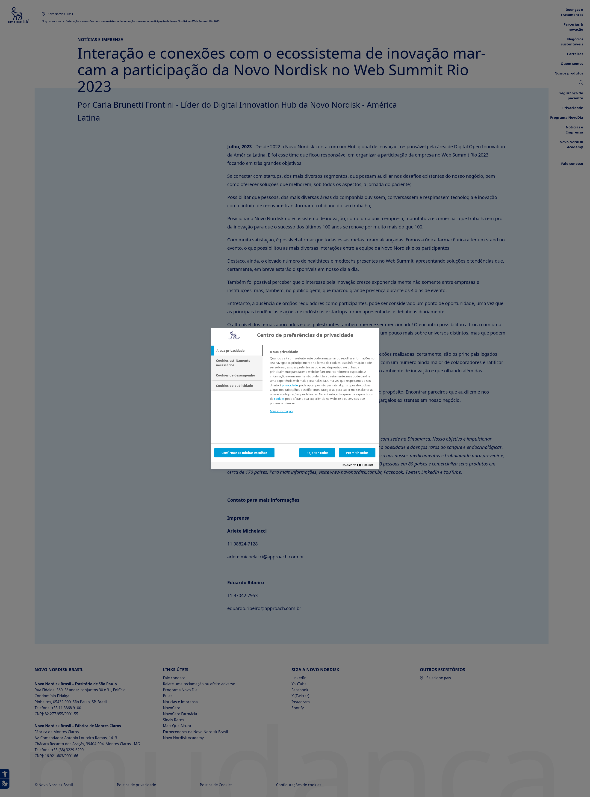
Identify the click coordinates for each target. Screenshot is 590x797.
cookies (279, 399)
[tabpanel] (323, 384)
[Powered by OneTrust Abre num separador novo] (359, 466)
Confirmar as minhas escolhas (244, 453)
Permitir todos (357, 453)
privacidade (290, 385)
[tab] (236, 351)
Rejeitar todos (317, 453)
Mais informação (281, 411)
